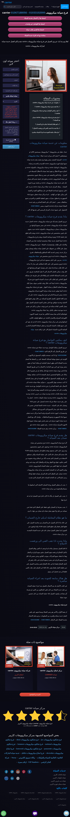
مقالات (47, 6)
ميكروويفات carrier (13, 792)
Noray (14, 758)
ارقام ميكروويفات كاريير (33, 798)
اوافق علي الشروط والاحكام (10, 140)
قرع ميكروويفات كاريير (61, 798)
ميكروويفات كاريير (62, 805)
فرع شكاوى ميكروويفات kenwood (29, 749)
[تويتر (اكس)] (12, 771)
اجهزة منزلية (56, 6)
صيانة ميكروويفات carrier (60, 792)
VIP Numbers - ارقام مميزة (28, 762)
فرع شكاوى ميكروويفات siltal (27, 740)
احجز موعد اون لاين (28, 6)
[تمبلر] (29, 771)
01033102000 (37, 12)
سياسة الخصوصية (39, 6)
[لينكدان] (12, 778)
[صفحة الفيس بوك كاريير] (6, 771)
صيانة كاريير (65, 6)
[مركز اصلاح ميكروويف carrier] (51, 656)
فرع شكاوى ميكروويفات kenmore (30, 744)
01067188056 (19, 12)
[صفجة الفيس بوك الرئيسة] (18, 778)
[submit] (4, 6)
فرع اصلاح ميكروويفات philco (33, 753)
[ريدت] (18, 771)
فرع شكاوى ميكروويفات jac (51, 740)
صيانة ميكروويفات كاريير (19, 798)
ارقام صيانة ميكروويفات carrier (27, 792)
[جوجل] (6, 778)
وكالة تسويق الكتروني (27, 758)
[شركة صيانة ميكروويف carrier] (19, 656)
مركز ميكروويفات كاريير (47, 798)
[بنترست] (24, 771)
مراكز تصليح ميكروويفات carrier (45, 792)
